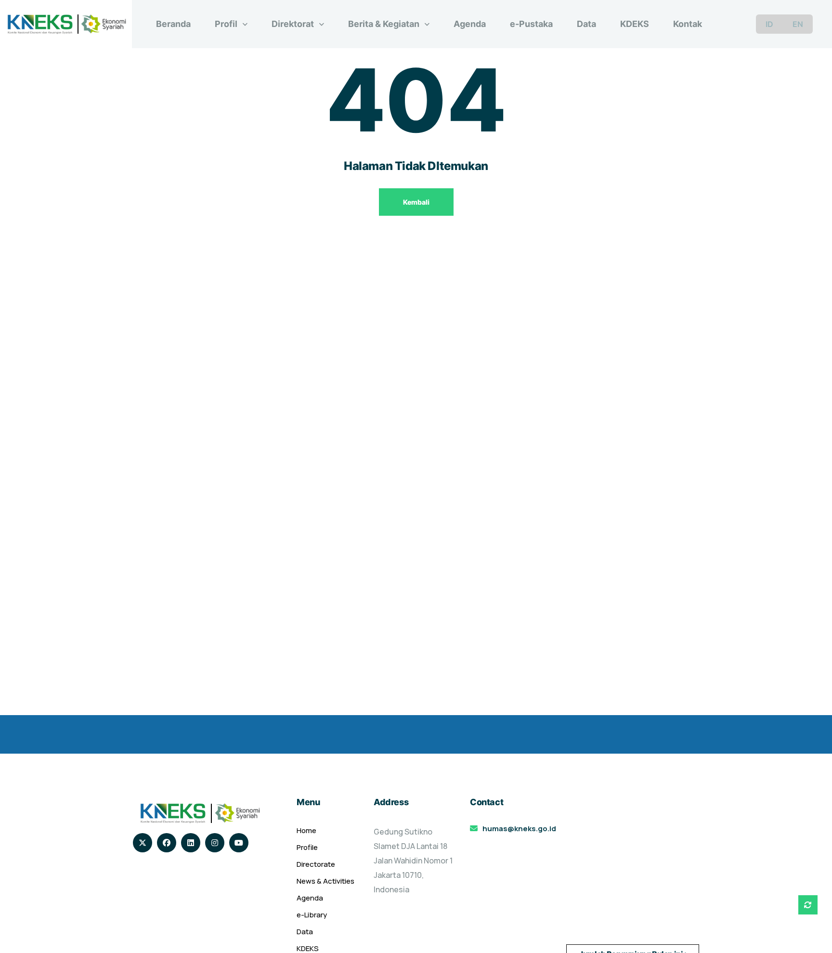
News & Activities (325, 881)
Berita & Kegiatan (383, 24)
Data (586, 24)
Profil (226, 24)
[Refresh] (808, 904)
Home (306, 830)
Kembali (416, 202)
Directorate (316, 864)
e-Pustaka (531, 24)
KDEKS (634, 24)
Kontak (687, 24)
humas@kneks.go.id (519, 828)
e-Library (312, 915)
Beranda (173, 24)
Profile (307, 847)
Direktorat (293, 24)
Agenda (470, 24)
